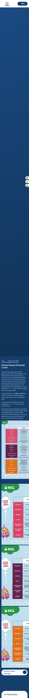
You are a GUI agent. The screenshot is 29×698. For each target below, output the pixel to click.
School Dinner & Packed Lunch (9, 362)
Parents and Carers (13, 360)
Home (2, 360)
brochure (11, 388)
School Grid (11, 404)
